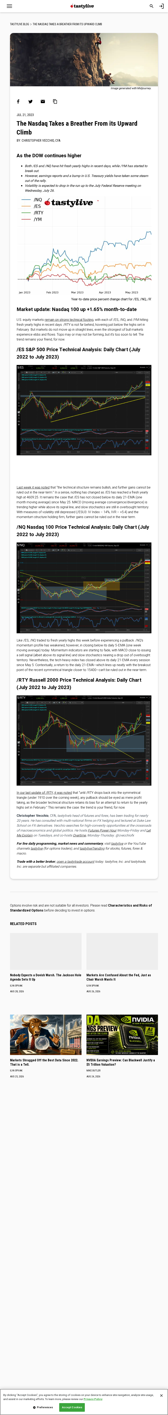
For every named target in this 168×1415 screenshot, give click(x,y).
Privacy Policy (93, 1399)
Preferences (45, 1407)
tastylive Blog (19, 24)
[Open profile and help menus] (161, 6)
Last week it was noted (33, 487)
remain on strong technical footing (69, 319)
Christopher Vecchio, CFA (41, 140)
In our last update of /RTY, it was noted (44, 792)
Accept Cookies (72, 1407)
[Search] (152, 6)
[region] (84, 1402)
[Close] (161, 1395)
